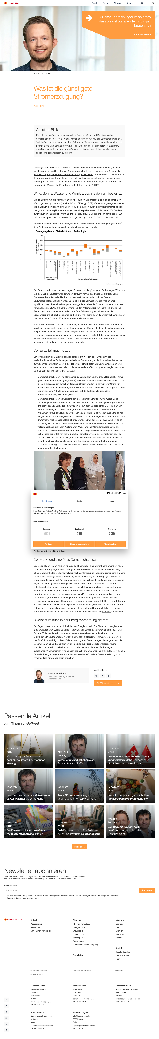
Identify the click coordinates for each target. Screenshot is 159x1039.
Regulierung (78, 941)
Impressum (34, 898)
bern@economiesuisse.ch (83, 999)
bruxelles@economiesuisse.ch (128, 999)
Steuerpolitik (78, 930)
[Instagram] (6, 1000)
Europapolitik (79, 937)
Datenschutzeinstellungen (82, 970)
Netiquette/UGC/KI (37, 974)
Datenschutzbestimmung (39, 970)
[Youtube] (6, 1030)
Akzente (106, 611)
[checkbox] (5, 895)
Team (118, 927)
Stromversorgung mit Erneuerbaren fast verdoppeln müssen (63, 174)
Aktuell (94, 3)
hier (97, 227)
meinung (49, 73)
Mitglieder (120, 934)
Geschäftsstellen (123, 952)
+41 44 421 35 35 (38, 1004)
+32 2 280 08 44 (122, 1001)
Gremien (119, 930)
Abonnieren (147, 890)
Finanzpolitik (78, 934)
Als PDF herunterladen (106, 683)
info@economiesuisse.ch (41, 1002)
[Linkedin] (108, 676)
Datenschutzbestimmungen (17, 898)
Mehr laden (79, 846)
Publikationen (36, 923)
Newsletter (78, 955)
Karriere (119, 937)
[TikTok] (6, 1012)
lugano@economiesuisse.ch (84, 1025)
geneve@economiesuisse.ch (42, 1025)
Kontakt (129, 3)
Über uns (117, 3)
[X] (102, 676)
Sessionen (35, 927)
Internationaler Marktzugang (85, 944)
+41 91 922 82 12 (80, 1028)
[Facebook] (96, 676)
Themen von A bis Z (81, 923)
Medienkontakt (122, 955)
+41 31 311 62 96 (79, 1001)
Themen (106, 3)
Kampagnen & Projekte (41, 930)
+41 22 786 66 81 (37, 1028)
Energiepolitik (79, 927)
